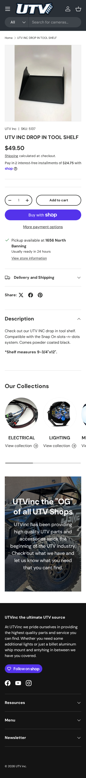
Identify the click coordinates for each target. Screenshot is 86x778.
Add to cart (58, 200)
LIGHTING (59, 438)
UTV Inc (10, 129)
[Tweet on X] (21, 295)
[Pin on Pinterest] (40, 295)
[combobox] (43, 22)
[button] (78, 9)
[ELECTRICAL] (21, 414)
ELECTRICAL (21, 438)
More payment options (43, 226)
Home (9, 38)
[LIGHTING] (59, 414)
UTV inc (21, 766)
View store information (29, 258)
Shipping (11, 156)
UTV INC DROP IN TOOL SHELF (37, 38)
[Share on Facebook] (30, 295)
